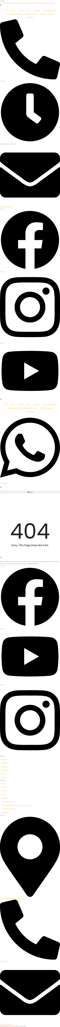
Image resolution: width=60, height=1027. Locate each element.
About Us (12, 10)
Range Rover (5, 763)
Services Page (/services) (49, 10)
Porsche (4, 774)
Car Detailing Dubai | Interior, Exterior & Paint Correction (21, 14)
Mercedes (4, 759)
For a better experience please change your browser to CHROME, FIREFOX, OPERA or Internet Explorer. (27, 3)
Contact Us (37, 10)
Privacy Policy (30, 17)
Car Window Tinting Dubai (47, 14)
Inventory (21, 10)
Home (5, 10)
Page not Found (12, 509)
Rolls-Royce (5, 770)
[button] (30, 492)
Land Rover (5, 766)
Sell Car (29, 10)
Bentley (4, 777)
